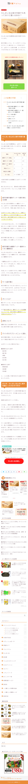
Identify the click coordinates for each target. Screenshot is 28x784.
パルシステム (14, 649)
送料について (11, 118)
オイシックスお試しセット (15, 628)
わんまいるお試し (14, 461)
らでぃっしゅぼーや (14, 641)
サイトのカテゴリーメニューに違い (15, 121)
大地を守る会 (14, 637)
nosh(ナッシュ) (14, 665)
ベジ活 (4, 746)
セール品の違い (12, 114)
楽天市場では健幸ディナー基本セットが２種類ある (15, 111)
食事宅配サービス (14, 680)
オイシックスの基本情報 (15, 630)
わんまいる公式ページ (14, 86)
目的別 (14, 684)
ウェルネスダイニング (14, 661)
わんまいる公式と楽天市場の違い (15, 103)
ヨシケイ (14, 669)
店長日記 (14, 696)
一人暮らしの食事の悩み (14, 688)
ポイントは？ (11, 116)
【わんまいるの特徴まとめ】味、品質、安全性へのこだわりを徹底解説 (13, 532)
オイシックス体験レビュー (15, 634)
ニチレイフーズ (14, 673)
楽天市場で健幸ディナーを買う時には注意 (15, 107)
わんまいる (4, 9)
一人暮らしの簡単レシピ (14, 692)
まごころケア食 (14, 676)
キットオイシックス (15, 632)
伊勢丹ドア (14, 645)
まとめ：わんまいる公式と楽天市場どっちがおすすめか (15, 127)
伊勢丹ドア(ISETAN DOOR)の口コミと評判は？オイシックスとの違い (13, 543)
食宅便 (14, 657)
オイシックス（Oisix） (14, 625)
